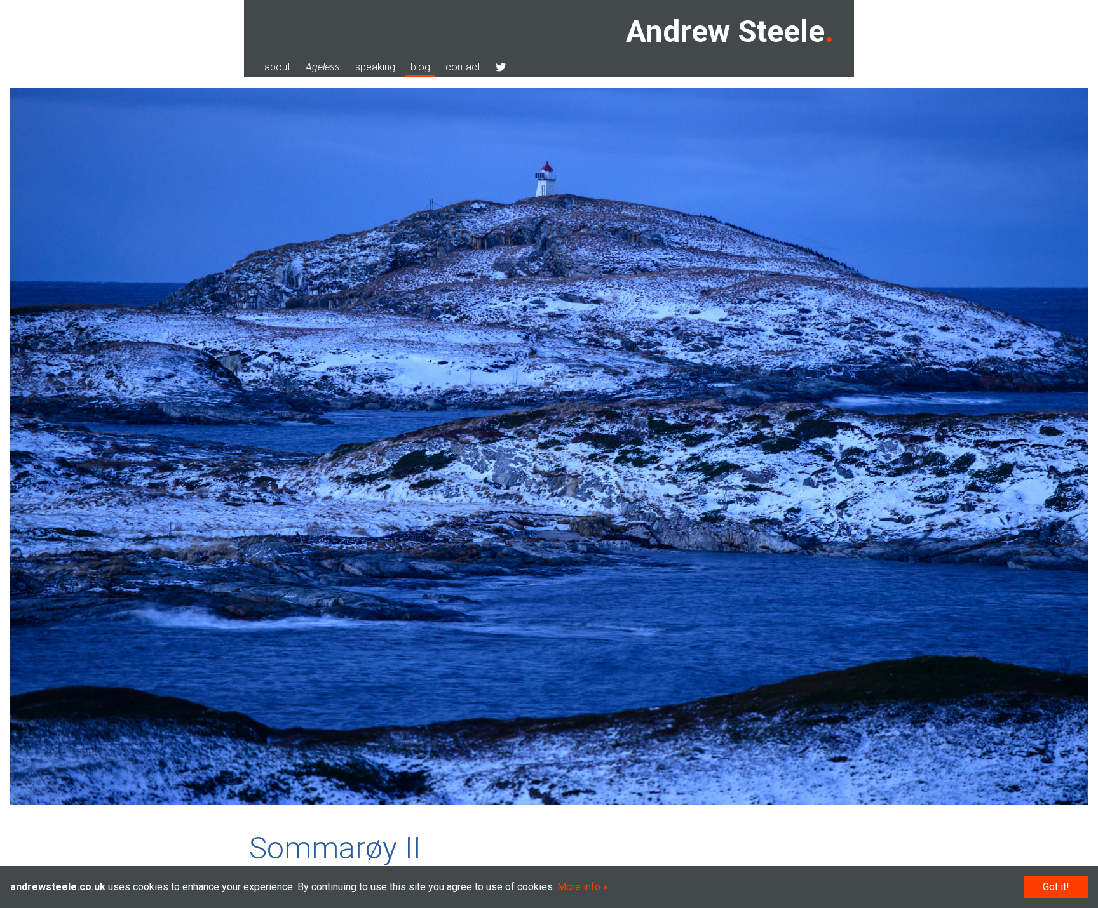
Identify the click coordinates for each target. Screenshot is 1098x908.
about (277, 67)
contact (462, 67)
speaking (375, 67)
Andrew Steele (725, 31)
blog (420, 67)
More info (578, 887)
